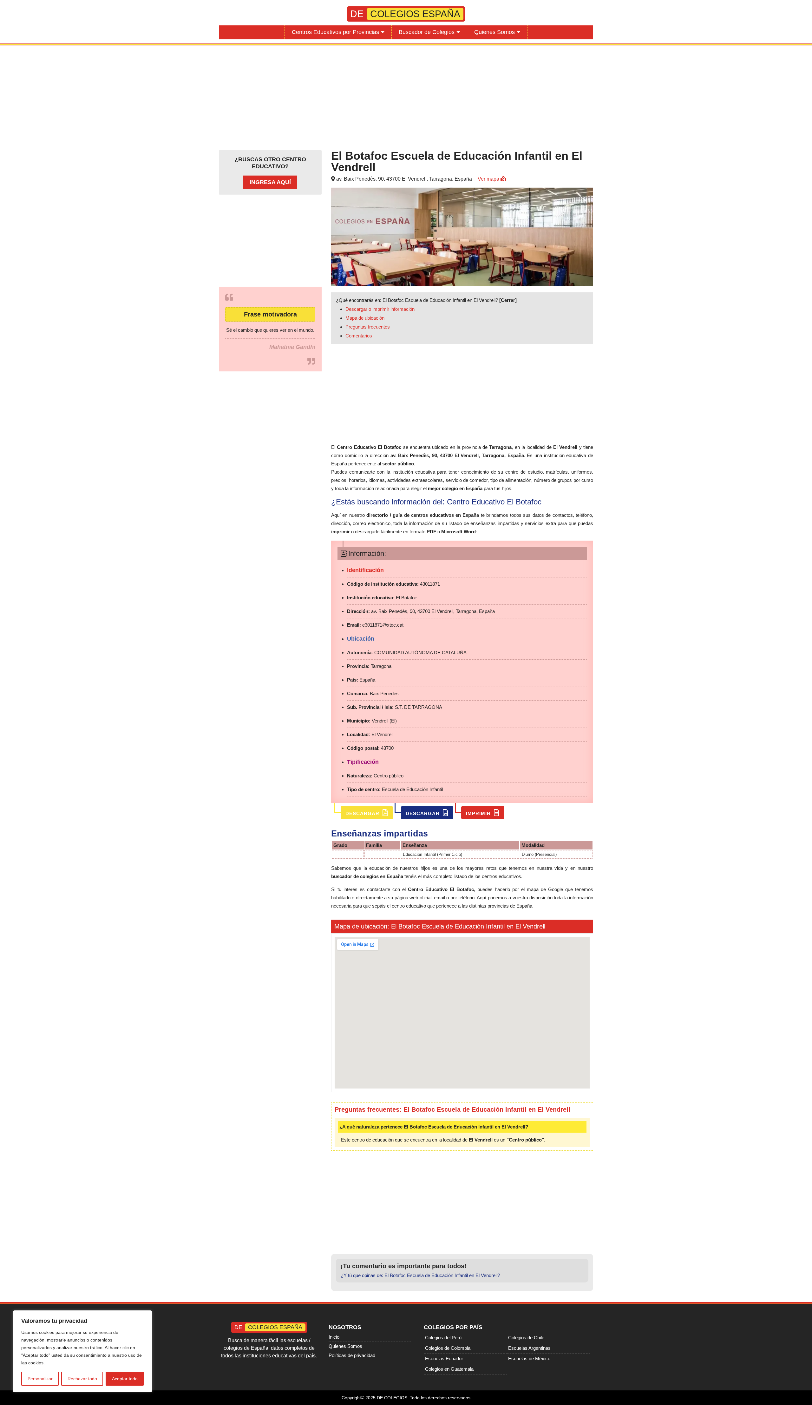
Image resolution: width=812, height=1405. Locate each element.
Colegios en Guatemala (449, 1369)
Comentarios (358, 335)
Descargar (363, 813)
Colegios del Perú (443, 1337)
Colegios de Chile (526, 1337)
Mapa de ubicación (364, 318)
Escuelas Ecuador (444, 1358)
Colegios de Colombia (447, 1348)
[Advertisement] (406, 96)
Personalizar (40, 1378)
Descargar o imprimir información (380, 309)
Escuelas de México (529, 1358)
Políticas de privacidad (352, 1355)
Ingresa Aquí (270, 182)
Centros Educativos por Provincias (335, 32)
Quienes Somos (494, 32)
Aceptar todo (125, 1378)
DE (405, 14)
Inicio (334, 1337)
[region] (82, 1351)
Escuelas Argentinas (529, 1348)
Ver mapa (489, 179)
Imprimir (479, 813)
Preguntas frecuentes (367, 327)
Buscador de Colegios (427, 32)
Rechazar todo (82, 1378)
